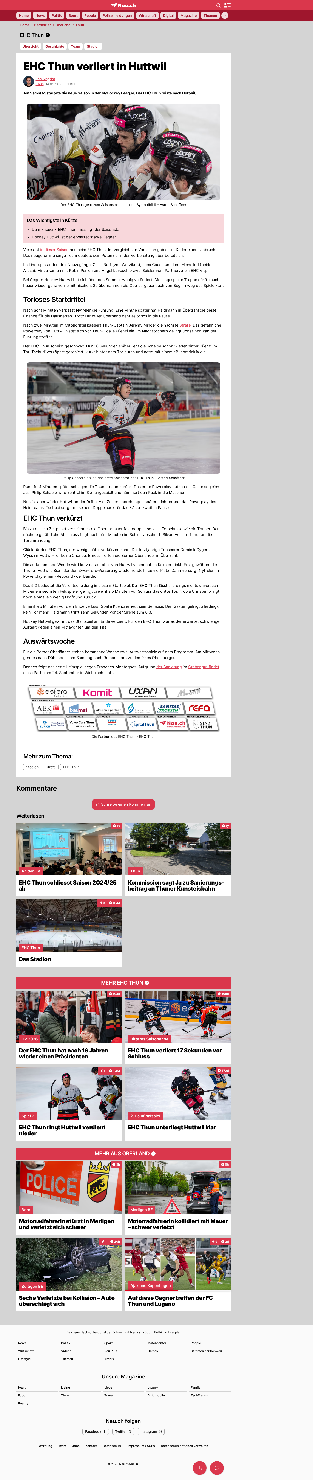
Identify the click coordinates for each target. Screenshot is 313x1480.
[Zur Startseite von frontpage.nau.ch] (123, 5)
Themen (67, 1359)
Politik (65, 1343)
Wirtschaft (26, 1351)
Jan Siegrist (45, 79)
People (196, 1343)
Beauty (23, 1403)
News (22, 1343)
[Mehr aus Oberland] (123, 1154)
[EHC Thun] (123, 35)
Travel (108, 1395)
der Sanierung (169, 667)
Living (65, 1387)
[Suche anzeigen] (218, 5)
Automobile (156, 1395)
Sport (108, 1343)
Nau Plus (110, 1351)
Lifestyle (24, 1359)
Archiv (109, 1359)
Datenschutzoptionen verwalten (184, 1446)
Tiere (65, 1395)
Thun (79, 25)
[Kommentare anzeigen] (217, 1468)
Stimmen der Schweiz (207, 1351)
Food (21, 1395)
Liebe (108, 1387)
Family (195, 1387)
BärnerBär (42, 25)
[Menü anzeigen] (227, 5)
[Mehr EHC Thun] (123, 983)
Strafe (185, 325)
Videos (66, 1351)
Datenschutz (112, 1446)
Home (24, 25)
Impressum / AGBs (141, 1446)
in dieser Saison (54, 249)
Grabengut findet (203, 667)
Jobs (76, 1446)
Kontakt (91, 1446)
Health (23, 1387)
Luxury (153, 1387)
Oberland (63, 25)
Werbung (45, 1446)
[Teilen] (200, 1468)
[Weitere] (224, 15)
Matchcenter (157, 1343)
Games (153, 1351)
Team (62, 1446)
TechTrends (199, 1395)
